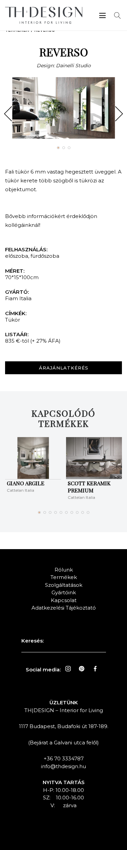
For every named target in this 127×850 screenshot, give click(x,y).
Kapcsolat (64, 600)
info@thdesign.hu (63, 766)
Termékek (63, 577)
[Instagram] (68, 668)
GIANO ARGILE (25, 483)
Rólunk (64, 569)
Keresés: (32, 640)
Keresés (117, 15)
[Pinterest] (81, 668)
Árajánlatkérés (63, 367)
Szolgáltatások (63, 585)
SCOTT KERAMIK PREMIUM (89, 487)
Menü (102, 15)
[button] (8, 113)
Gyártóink (63, 592)
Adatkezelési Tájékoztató (63, 607)
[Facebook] (95, 668)
